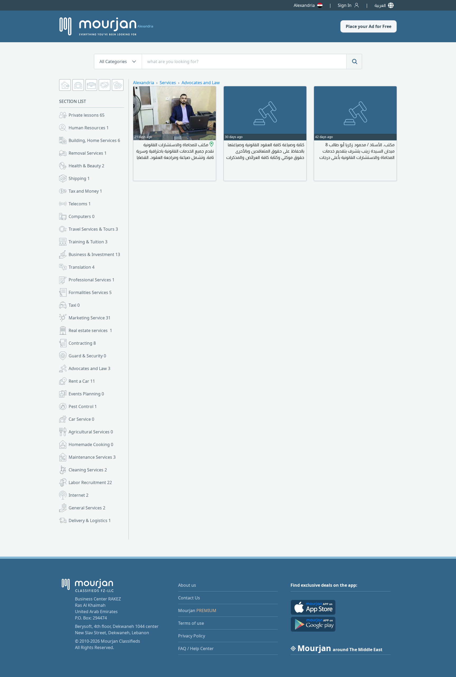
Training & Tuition (88, 242)
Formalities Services (90, 292)
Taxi (74, 305)
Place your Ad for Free (368, 26)
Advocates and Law (89, 368)
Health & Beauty (86, 166)
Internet (78, 495)
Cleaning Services (88, 470)
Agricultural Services (91, 432)
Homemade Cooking (91, 444)
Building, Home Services (94, 140)
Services (168, 83)
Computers (81, 216)
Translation (81, 267)
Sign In (345, 5)
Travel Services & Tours (93, 229)
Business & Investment (94, 254)
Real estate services (90, 330)
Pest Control (83, 406)
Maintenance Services (92, 457)
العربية (380, 5)
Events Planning (86, 394)
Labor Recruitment (90, 482)
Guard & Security (87, 356)
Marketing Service (90, 318)
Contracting (82, 343)
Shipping (79, 178)
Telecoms (80, 204)
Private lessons (86, 115)
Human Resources (89, 128)
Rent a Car (82, 381)
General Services (87, 508)
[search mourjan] (354, 61)
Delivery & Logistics (90, 520)
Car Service (81, 419)
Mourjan (197, 610)
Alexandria (304, 5)
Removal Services (88, 153)
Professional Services (92, 280)
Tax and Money (85, 191)
